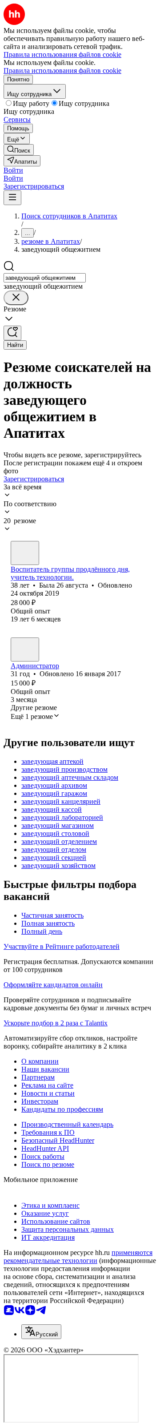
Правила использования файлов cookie (62, 70)
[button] (13, 170)
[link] (19, 149)
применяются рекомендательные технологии (78, 1256)
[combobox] (45, 277)
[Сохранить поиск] (12, 333)
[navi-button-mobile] (12, 197)
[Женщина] (25, 553)
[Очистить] (16, 297)
